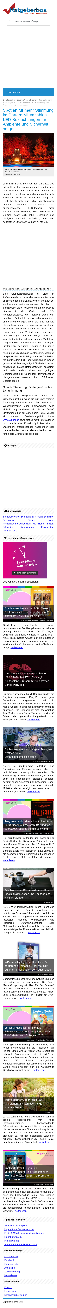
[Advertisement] (28, 58)
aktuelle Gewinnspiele (15, 1225)
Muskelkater (10, 1275)
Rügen (41, 523)
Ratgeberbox (10, 100)
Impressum (10, 1291)
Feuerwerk (8, 520)
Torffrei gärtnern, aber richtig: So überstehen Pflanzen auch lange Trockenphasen (23, 1103)
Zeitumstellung (12, 1271)
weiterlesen (17, 647)
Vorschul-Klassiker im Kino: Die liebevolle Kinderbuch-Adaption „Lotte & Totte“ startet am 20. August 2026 (28, 1031)
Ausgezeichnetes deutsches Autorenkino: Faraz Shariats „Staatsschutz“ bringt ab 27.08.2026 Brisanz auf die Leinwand (29, 825)
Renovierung (27, 527)
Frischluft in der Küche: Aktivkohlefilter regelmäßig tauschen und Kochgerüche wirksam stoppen (27, 894)
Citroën (39, 516)
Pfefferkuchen (11, 1241)
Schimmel (49, 516)
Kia (34, 523)
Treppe (31, 520)
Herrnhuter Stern (13, 1237)
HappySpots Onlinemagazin (19, 1229)
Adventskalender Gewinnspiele (20, 1244)
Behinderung (27, 516)
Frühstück (8, 527)
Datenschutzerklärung (15, 1295)
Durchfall (9, 1260)
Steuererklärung (11, 516)
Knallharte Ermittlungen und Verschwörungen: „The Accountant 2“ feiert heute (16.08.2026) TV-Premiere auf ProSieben (27, 1174)
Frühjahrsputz (10, 530)
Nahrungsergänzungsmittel (17, 523)
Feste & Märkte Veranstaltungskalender (24, 1233)
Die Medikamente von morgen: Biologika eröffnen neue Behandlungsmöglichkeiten (28, 753)
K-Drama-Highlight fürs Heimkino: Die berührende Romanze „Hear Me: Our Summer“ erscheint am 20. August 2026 (28, 966)
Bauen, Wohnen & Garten (27, 100)
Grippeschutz (11, 1264)
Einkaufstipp (47, 527)
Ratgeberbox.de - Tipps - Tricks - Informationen (25, 9)
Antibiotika (9, 1268)
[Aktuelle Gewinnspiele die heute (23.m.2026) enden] (25, 577)
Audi (51, 520)
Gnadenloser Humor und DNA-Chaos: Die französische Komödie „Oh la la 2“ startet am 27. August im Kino (27, 612)
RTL (51, 689)
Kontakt (8, 1287)
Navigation (13, 92)
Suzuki (50, 523)
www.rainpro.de (11, 420)
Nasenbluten (11, 1256)
